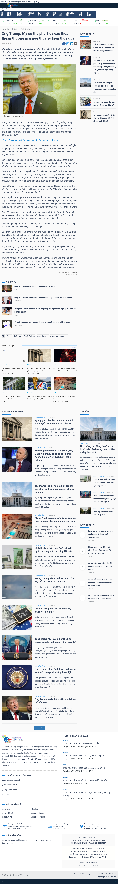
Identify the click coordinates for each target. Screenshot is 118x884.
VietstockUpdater (38, 813)
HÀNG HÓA (47, 14)
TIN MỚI (2, 14)
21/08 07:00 (52, 575)
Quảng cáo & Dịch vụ (107, 877)
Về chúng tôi (87, 874)
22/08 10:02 (91, 601)
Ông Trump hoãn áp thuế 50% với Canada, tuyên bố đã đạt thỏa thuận (43, 298)
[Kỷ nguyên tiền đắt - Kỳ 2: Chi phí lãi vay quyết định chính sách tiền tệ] (85, 115)
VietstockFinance (38, 817)
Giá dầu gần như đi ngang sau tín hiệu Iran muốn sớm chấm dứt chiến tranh (100, 582)
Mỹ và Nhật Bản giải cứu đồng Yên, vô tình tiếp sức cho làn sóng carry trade (104, 47)
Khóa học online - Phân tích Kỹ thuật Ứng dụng (84, 756)
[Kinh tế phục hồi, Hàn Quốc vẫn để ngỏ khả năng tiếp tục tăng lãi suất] (17, 557)
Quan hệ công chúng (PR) (12, 780)
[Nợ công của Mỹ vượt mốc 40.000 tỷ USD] (85, 510)
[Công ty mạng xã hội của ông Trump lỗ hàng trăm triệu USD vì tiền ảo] (7, 325)
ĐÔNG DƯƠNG (89, 14)
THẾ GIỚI (60, 14)
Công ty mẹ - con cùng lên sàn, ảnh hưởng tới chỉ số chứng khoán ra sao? (100, 534)
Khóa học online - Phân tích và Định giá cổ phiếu (85, 780)
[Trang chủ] (12, 738)
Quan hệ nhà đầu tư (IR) (12, 785)
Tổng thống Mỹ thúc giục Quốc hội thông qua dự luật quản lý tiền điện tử (104, 498)
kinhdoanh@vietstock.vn (17, 828)
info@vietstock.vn (59, 828)
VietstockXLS (7, 813)
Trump (9, 336)
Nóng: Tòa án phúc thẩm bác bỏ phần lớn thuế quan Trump (30, 140)
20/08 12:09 (52, 666)
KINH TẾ (54, 14)
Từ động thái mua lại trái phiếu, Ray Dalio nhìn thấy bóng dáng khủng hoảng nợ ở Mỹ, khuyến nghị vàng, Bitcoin (104, 66)
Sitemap (77, 874)
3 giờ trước (96, 111)
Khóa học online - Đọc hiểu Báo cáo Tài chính (84, 768)
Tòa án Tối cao (29, 336)
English (39, 2)
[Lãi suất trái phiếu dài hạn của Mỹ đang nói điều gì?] (85, 102)
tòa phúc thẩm (42, 336)
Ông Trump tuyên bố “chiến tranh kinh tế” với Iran (34, 286)
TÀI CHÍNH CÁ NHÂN (70, 14)
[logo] (12, 5)
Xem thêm (39, 728)
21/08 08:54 (52, 545)
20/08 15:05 (52, 636)
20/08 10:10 (52, 696)
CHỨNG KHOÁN (9, 14)
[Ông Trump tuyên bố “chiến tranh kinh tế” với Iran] (7, 289)
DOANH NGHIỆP (19, 14)
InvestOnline (7, 817)
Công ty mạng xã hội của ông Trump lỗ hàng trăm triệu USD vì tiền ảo (42, 322)
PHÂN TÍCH (80, 14)
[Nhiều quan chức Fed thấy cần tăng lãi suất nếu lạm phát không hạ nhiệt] (17, 678)
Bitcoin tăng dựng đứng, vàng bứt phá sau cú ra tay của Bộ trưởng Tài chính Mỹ (100, 550)
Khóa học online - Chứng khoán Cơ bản (81, 743)
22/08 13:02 (91, 572)
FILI (63, 275)
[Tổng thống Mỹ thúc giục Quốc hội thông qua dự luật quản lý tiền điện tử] (17, 647)
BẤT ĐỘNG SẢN (31, 14)
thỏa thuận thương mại (58, 336)
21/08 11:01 (96, 41)
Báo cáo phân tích (9, 795)
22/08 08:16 (91, 588)
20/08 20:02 (96, 98)
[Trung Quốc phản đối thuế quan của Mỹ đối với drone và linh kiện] (17, 587)
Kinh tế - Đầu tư (85, 443)
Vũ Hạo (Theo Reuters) (68, 272)
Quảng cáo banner (9, 790)
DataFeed (6, 809)
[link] (4, 9)
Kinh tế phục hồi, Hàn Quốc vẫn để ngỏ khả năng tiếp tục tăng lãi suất (104, 482)
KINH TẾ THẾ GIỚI (40, 417)
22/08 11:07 (96, 57)
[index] (5, 21)
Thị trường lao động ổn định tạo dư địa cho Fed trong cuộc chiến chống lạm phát (54, 489)
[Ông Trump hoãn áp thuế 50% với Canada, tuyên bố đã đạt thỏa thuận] (7, 300)
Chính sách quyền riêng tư (105, 874)
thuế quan (17, 336)
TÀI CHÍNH (40, 14)
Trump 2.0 (11, 282)
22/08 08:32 (91, 540)
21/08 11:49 (96, 79)
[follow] (3, 882)
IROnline (34, 809)
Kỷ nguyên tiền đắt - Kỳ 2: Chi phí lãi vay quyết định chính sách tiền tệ (104, 118)
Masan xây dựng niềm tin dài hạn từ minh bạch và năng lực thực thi (100, 566)
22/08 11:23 (91, 556)
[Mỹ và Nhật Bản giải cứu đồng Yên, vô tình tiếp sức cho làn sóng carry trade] (85, 44)
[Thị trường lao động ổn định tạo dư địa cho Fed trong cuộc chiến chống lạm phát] (85, 82)
